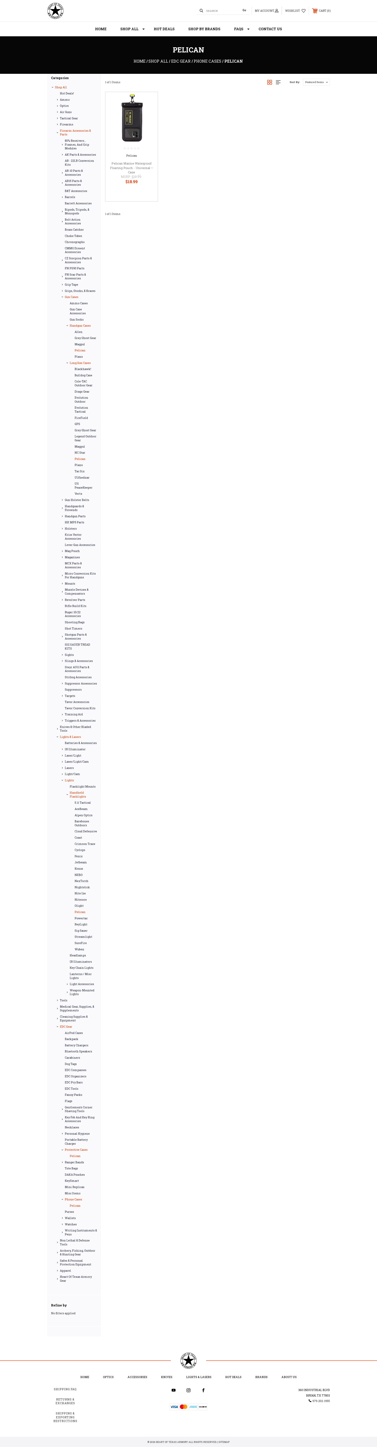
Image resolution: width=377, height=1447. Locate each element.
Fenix (79, 856)
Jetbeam (81, 862)
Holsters (71, 528)
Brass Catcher (74, 229)
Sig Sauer (81, 930)
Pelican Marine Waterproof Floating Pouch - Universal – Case (131, 167)
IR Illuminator (75, 749)
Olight (79, 906)
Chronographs (75, 242)
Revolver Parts (75, 600)
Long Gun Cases (80, 363)
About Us (289, 1377)
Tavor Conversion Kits (80, 708)
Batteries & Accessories (81, 743)
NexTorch (81, 881)
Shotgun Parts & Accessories (76, 636)
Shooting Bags (75, 622)
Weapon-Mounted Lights (82, 992)
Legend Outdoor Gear (85, 438)
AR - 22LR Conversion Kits (79, 162)
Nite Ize (80, 893)
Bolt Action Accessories (73, 221)
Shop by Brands (204, 29)
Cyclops (80, 850)
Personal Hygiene (77, 1133)
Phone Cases (73, 1199)
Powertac (81, 918)
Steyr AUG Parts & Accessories (77, 669)
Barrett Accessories (78, 203)
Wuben (79, 949)
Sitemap (224, 1441)
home (84, 1377)
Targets (70, 696)
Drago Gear (82, 391)
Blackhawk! (83, 369)
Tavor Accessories (77, 702)
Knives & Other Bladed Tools (75, 729)
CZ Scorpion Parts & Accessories (78, 260)
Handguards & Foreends (74, 508)
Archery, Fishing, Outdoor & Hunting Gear (77, 1252)
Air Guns (66, 112)
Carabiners (72, 1057)
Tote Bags (71, 1168)
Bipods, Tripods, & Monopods (77, 211)
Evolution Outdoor (81, 399)
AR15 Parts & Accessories (73, 183)
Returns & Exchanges (65, 1401)
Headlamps (78, 955)
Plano (79, 356)
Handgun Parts (75, 516)
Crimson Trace (85, 844)
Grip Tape (71, 284)
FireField (81, 418)
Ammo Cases (79, 303)
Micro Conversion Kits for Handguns (80, 575)
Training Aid (74, 714)
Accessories (137, 1377)
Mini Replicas (74, 1187)
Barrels (70, 197)
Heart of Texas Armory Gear (76, 1278)
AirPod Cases (74, 1033)
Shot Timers (73, 628)
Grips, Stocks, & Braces (80, 291)
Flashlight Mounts (83, 786)
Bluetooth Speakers (78, 1051)
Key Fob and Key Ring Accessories (79, 1119)
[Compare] (150, 120)
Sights (69, 655)
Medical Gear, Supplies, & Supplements (77, 1008)
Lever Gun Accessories (80, 545)
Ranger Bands (74, 1162)
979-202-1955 (321, 1401)
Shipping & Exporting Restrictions (65, 1417)
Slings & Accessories (79, 661)
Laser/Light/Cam (77, 761)
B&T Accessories (76, 191)
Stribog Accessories (78, 677)
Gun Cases (71, 297)
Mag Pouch (72, 551)
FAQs (238, 29)
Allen (78, 332)
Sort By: (295, 82)
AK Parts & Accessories (80, 154)
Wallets (70, 1218)
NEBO (79, 875)
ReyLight (81, 924)
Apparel (65, 1270)
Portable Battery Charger (76, 1141)
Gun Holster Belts (77, 500)
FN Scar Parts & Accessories (75, 276)
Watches (71, 1224)
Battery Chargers (76, 1045)
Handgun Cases (80, 325)
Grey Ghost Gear (85, 338)
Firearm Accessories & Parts (75, 132)
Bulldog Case (83, 375)
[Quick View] (150, 100)
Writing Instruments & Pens (81, 1232)
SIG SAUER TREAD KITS (77, 646)
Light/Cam (72, 774)
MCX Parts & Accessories (73, 565)
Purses (69, 1212)
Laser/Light (73, 755)
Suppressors (73, 689)
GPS (77, 424)
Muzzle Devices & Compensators (77, 591)
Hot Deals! (67, 93)
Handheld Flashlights (78, 794)
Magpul (80, 344)
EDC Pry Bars (74, 1082)
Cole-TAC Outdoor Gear (83, 383)
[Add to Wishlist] (150, 110)
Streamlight (83, 937)
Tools (63, 1000)
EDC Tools (71, 1089)
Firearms (66, 124)
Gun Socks (77, 319)
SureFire (81, 943)
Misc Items (73, 1193)
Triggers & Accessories (80, 720)
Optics (64, 106)
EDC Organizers (75, 1076)
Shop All (129, 29)
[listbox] (316, 82)
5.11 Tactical (83, 802)
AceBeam (81, 809)
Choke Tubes (73, 236)
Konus (79, 868)
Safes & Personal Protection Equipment (75, 1262)
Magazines (72, 557)
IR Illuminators (81, 961)
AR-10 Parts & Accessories (74, 172)
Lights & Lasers (70, 737)
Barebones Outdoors (82, 823)
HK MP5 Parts (74, 522)
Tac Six (80, 471)
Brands (261, 1377)
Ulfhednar (82, 477)
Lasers (69, 768)
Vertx (78, 493)
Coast (78, 837)
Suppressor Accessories (81, 683)
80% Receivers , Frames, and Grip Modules (77, 144)
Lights (69, 780)
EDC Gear (66, 1026)
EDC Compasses (75, 1070)
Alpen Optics (83, 815)
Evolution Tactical (81, 409)
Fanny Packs (73, 1095)
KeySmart (72, 1181)
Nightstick (82, 887)
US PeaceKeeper (83, 485)
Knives (166, 1377)
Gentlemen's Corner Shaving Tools (78, 1109)
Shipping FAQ (65, 1389)
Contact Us (270, 29)
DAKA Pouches (75, 1174)
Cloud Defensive (86, 831)
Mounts (70, 583)
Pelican (80, 350)
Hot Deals (164, 29)
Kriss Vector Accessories (73, 536)
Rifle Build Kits (75, 606)
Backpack (71, 1039)
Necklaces (72, 1127)
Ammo (65, 99)
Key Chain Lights (81, 968)
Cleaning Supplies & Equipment (74, 1018)
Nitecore (81, 899)
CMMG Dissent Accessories (75, 250)
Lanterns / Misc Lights (81, 976)
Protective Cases (76, 1150)
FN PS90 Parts (74, 268)
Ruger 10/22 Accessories (73, 614)
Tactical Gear (69, 118)
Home (101, 29)
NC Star (80, 452)
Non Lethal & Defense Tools (75, 1242)
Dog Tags (71, 1064)
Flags (68, 1101)
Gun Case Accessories (78, 311)
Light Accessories (82, 984)
